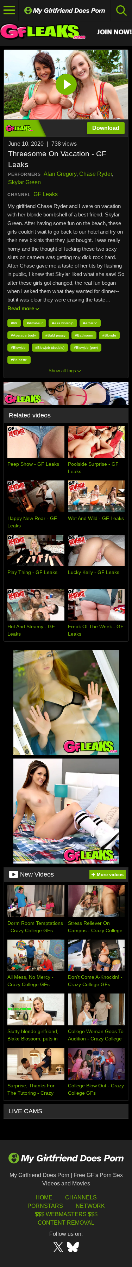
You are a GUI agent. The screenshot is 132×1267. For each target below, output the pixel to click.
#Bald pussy (55, 335)
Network (90, 1206)
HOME (44, 1197)
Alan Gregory (60, 174)
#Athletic (90, 323)
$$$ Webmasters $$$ (66, 1214)
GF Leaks (45, 194)
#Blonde (109, 335)
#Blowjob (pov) (86, 347)
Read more (20, 308)
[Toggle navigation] (9, 10)
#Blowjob (18, 347)
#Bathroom (84, 335)
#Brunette (19, 360)
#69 (14, 323)
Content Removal (66, 1223)
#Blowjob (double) (49, 347)
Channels (81, 1197)
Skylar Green (24, 182)
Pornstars (45, 1206)
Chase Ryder (95, 174)
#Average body (23, 335)
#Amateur (35, 323)
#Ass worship (63, 323)
